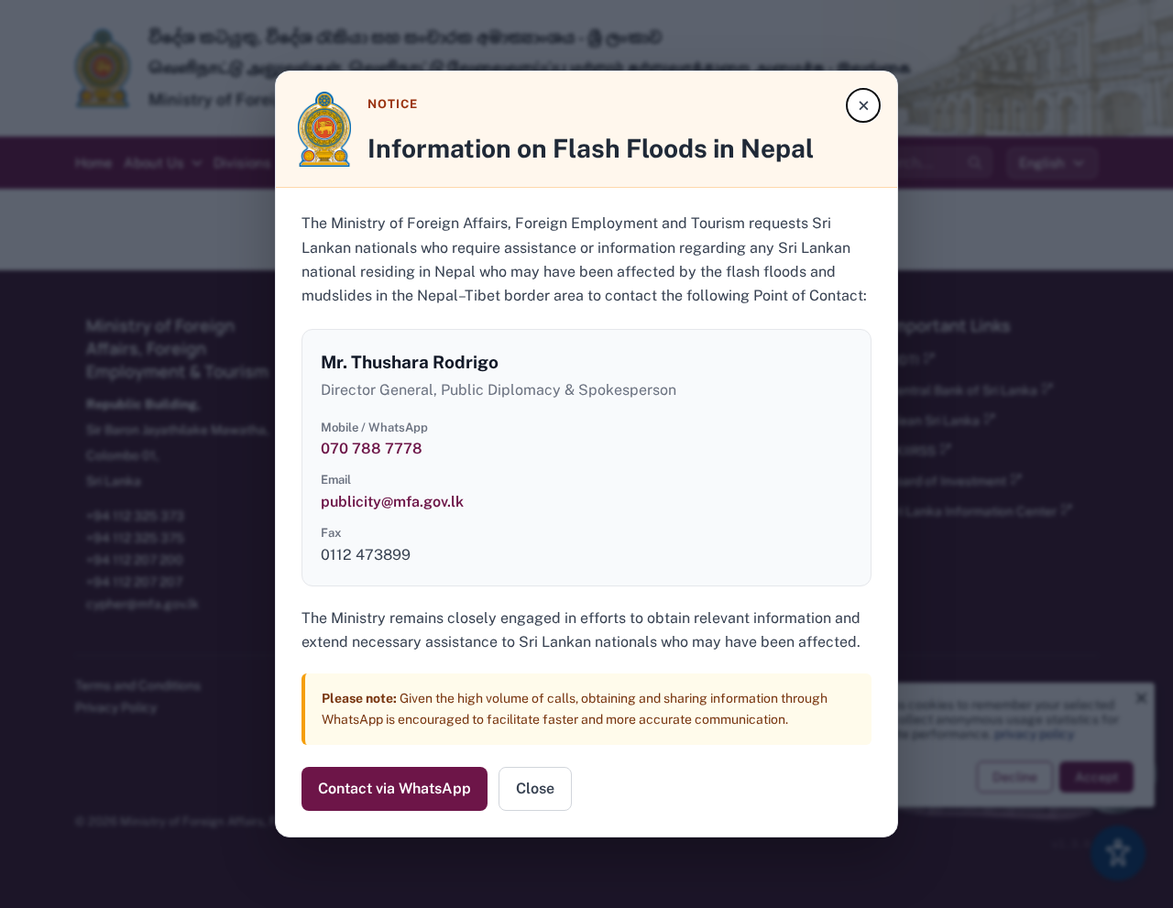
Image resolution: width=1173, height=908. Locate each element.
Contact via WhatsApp (394, 788)
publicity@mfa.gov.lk (392, 501)
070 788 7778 (371, 448)
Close (535, 788)
